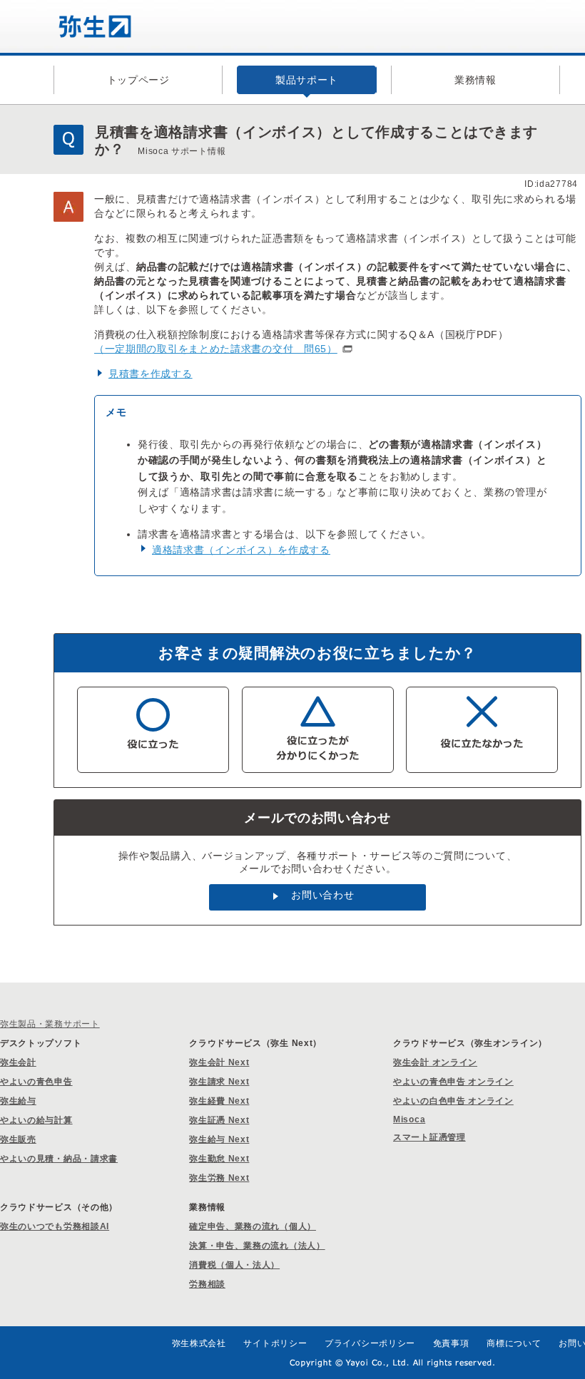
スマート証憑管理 (429, 1137)
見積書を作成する (150, 373)
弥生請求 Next (219, 1082)
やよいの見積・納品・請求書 (59, 1159)
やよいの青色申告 (36, 1082)
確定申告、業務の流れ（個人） (252, 1226)
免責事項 (451, 1343)
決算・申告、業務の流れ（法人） (257, 1246)
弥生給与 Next (219, 1139)
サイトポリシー (275, 1343)
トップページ (138, 80)
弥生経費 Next (219, 1101)
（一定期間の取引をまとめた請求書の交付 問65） (215, 348)
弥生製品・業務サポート (50, 1024)
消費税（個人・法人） (234, 1265)
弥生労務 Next (219, 1178)
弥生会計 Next (219, 1062)
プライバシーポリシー (370, 1343)
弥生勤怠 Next (219, 1159)
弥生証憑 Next (219, 1120)
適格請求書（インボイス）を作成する (241, 549)
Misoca (409, 1119)
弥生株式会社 (199, 1343)
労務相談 (207, 1284)
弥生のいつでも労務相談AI (54, 1226)
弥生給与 (18, 1101)
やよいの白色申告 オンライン (453, 1101)
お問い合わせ (322, 895)
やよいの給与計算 (36, 1120)
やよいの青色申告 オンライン (453, 1082)
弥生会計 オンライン (435, 1062)
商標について (514, 1343)
